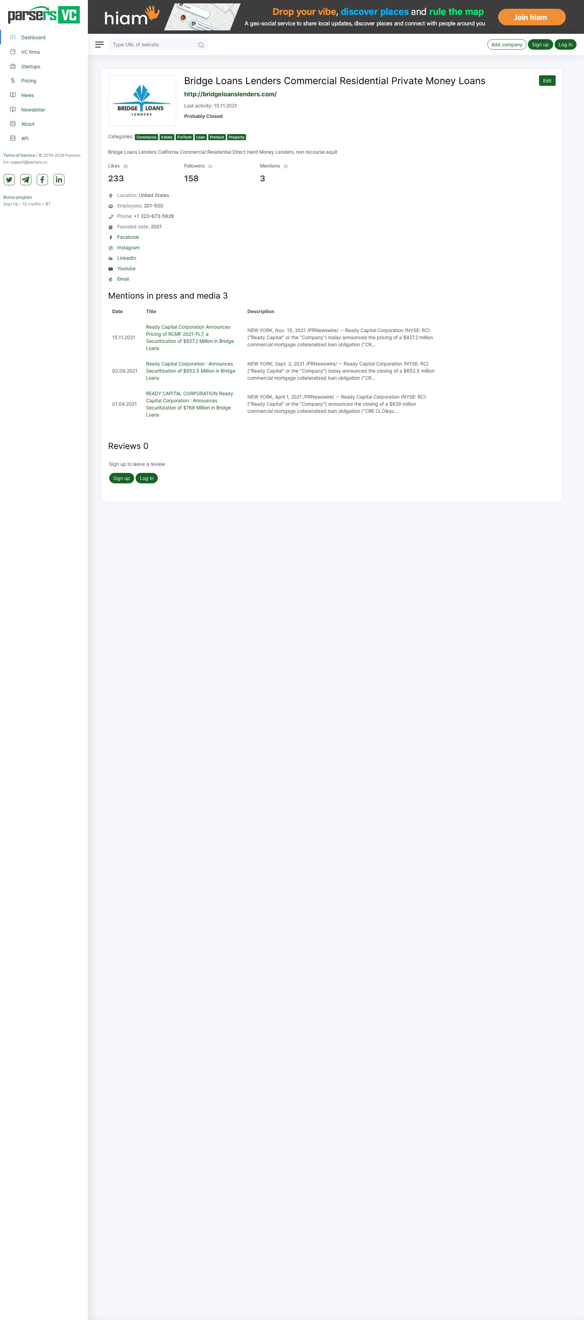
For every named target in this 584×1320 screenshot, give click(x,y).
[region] (44, 660)
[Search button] (201, 44)
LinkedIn (126, 258)
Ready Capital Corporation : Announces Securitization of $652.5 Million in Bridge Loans (190, 371)
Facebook (128, 237)
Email (123, 279)
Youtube (126, 268)
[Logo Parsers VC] (44, 15)
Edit (547, 80)
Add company (506, 44)
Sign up (540, 44)
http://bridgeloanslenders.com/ (230, 94)
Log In (566, 44)
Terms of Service (19, 155)
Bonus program (17, 197)
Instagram (128, 247)
